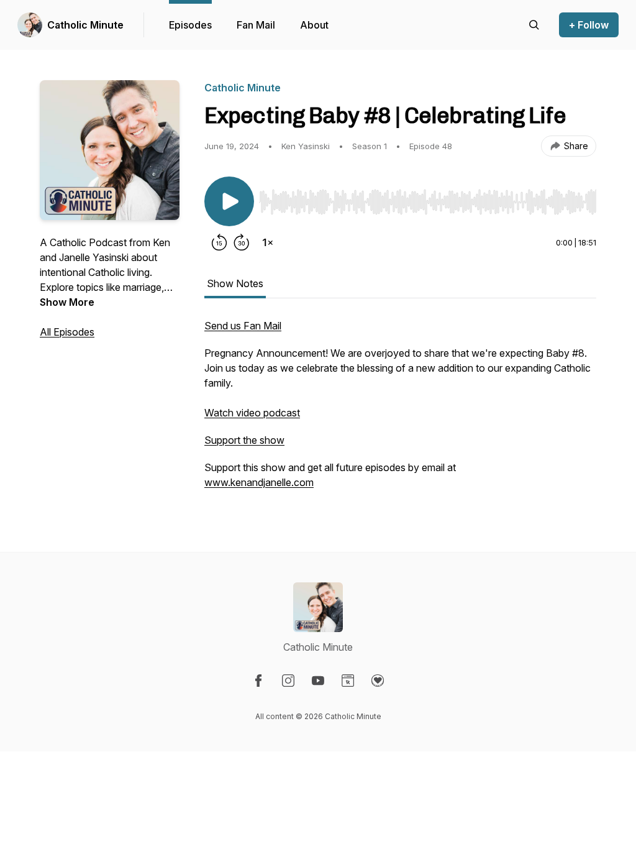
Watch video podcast (252, 412)
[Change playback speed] (267, 242)
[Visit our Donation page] (377, 680)
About (314, 25)
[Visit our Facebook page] (258, 680)
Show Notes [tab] (235, 283)
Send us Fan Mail (242, 325)
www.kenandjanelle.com (259, 482)
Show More (67, 302)
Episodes (190, 25)
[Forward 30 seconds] (241, 242)
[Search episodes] (534, 24)
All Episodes (67, 332)
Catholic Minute (85, 25)
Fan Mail (256, 25)
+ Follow (589, 25)
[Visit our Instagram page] (288, 680)
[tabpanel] (400, 410)
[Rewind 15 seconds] (219, 242)
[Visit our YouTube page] (318, 680)
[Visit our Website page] (348, 680)
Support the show (244, 440)
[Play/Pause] (229, 201)
